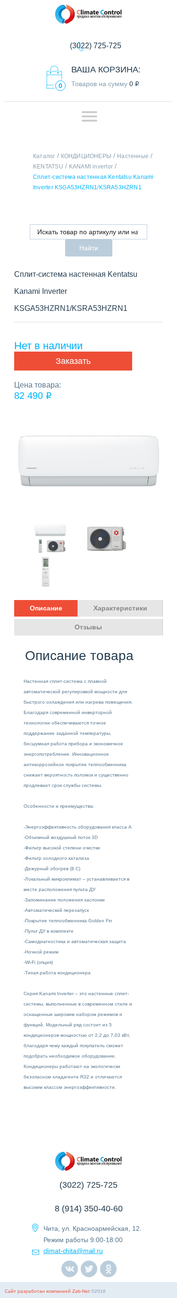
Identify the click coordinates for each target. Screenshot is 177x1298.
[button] (73, 361)
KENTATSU (48, 166)
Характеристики (120, 608)
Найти (88, 248)
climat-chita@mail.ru (73, 1250)
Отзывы (88, 627)
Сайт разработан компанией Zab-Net (47, 1291)
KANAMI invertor (91, 166)
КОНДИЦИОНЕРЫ (86, 156)
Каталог (44, 156)
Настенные (133, 156)
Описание (46, 608)
